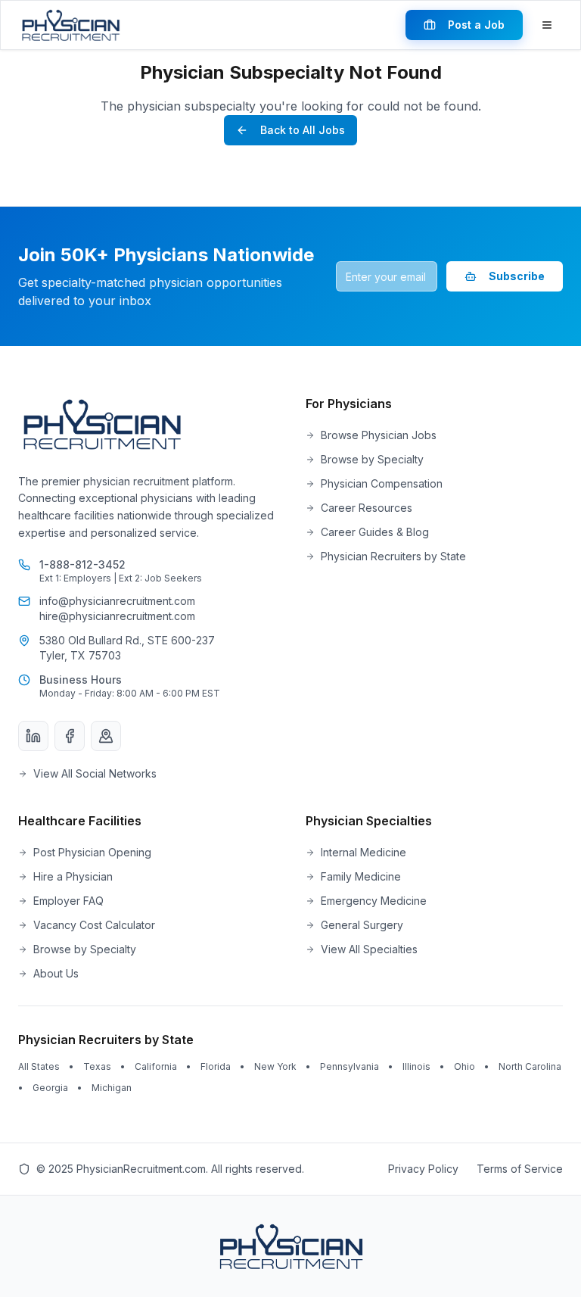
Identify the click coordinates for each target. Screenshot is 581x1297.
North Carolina (530, 1066)
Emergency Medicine (374, 900)
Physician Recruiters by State (393, 556)
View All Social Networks (95, 773)
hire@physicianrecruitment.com (117, 616)
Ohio (464, 1066)
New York (275, 1066)
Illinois (416, 1066)
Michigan (112, 1087)
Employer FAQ (68, 900)
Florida (215, 1066)
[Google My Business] (106, 736)
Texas (97, 1066)
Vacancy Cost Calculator (94, 924)
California (156, 1066)
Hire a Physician (73, 876)
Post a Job (476, 24)
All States (39, 1066)
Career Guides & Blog (375, 531)
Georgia (50, 1087)
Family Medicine (361, 876)
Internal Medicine (363, 852)
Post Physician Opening (92, 852)
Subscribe (517, 276)
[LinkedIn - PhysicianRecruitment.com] (33, 736)
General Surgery (362, 924)
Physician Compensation (382, 483)
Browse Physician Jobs (379, 435)
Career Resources (366, 507)
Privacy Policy (423, 1168)
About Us (56, 973)
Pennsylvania (349, 1066)
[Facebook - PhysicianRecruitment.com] (69, 736)
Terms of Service (520, 1168)
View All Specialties (369, 949)
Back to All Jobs (302, 129)
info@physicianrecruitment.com (117, 600)
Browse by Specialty (372, 459)
